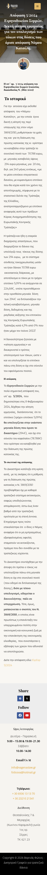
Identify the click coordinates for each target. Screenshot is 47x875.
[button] (20, 698)
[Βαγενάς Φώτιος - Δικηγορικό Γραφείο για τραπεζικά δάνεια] (12, 6)
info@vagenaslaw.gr (23, 767)
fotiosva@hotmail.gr (23, 772)
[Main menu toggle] (37, 6)
